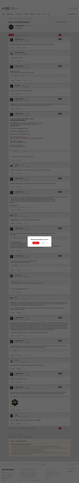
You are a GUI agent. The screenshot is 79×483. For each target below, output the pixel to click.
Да (36, 243)
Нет (43, 243)
